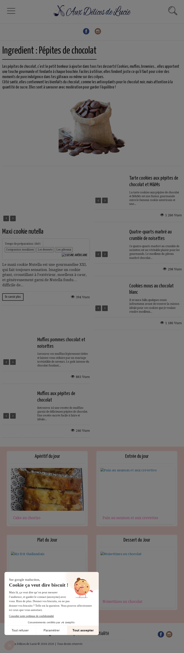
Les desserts (45, 249)
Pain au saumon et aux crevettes (130, 518)
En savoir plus (13, 296)
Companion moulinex (20, 249)
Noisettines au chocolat (122, 601)
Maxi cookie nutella (22, 231)
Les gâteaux (63, 249)
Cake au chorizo (26, 518)
